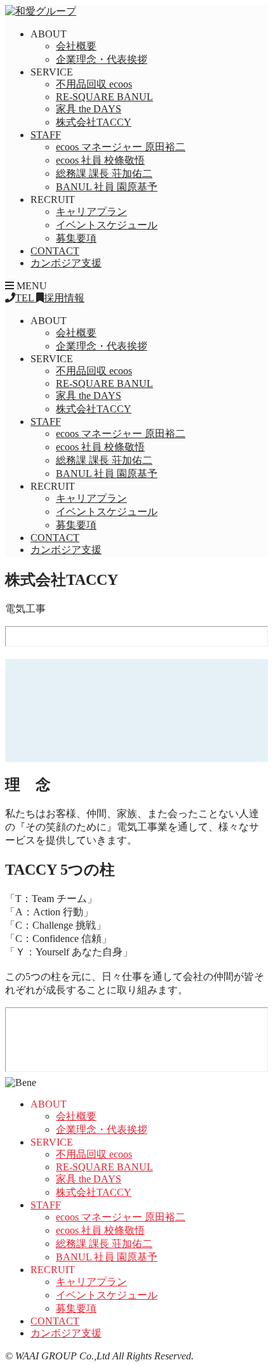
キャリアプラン (91, 211)
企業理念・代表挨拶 (101, 59)
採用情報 (64, 297)
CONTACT (54, 250)
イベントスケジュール (106, 224)
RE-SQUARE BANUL (104, 96)
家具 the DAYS (88, 108)
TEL (25, 297)
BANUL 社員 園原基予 (106, 186)
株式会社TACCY (93, 122)
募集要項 (76, 238)
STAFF (45, 134)
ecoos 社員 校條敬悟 (100, 160)
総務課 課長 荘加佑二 (104, 173)
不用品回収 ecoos (94, 84)
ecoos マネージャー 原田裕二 (120, 146)
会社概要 (76, 46)
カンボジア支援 (66, 263)
